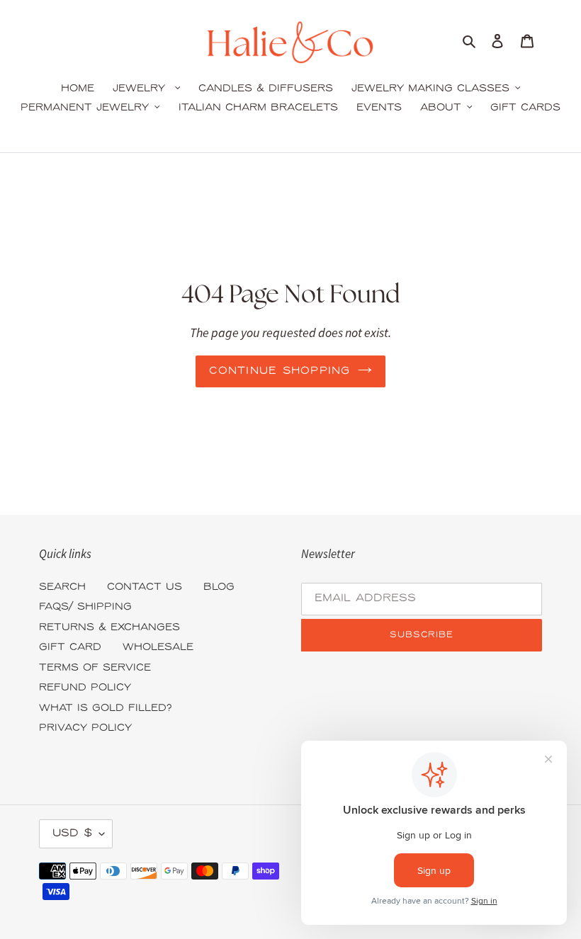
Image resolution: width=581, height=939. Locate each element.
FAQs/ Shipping (85, 607)
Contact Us (144, 587)
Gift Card (70, 648)
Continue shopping (279, 371)
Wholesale (158, 648)
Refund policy (85, 688)
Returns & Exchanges (109, 628)
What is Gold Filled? (105, 708)
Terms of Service (95, 668)
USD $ (72, 833)
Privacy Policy (85, 728)
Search (62, 587)
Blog (219, 587)
